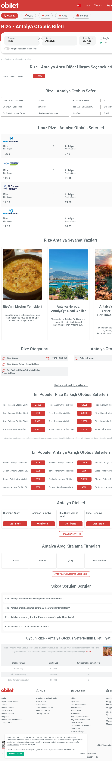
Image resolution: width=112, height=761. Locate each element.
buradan (26, 750)
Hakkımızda (75, 714)
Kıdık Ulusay (41, 702)
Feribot (83, 15)
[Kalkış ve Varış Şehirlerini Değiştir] (40, 40)
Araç (64, 15)
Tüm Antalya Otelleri (71, 534)
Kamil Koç (42, 107)
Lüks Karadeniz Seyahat (48, 113)
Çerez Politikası (77, 722)
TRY (88, 5)
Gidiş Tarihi (87, 38)
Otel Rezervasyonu (78, 705)
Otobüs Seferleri (8, 708)
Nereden (11, 38)
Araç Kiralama (76, 708)
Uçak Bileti (75, 702)
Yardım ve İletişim (78, 731)
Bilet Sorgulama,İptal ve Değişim (77, 735)
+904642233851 (59, 358)
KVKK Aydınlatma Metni (80, 716)
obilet (88, 652)
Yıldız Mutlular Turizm (44, 708)
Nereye (48, 38)
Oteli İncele (15, 523)
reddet (31, 742)
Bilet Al (4, 705)
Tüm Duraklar (7, 711)
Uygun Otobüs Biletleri (10, 702)
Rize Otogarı (12, 358)
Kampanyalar (7, 722)
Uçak (30, 15)
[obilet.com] (16, 7)
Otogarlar (5, 716)
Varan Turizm (41, 705)
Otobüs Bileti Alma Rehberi (12, 719)
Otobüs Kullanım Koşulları (81, 725)
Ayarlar (82, 753)
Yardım (98, 5)
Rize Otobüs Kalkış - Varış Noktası (23, 364)
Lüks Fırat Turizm (43, 711)
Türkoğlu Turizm (42, 714)
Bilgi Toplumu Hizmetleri (80, 719)
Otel (46, 15)
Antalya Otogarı (86, 358)
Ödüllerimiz (75, 728)
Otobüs (11, 15)
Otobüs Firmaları (8, 714)
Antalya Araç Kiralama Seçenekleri (71, 574)
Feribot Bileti (76, 711)
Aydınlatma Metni (13, 745)
